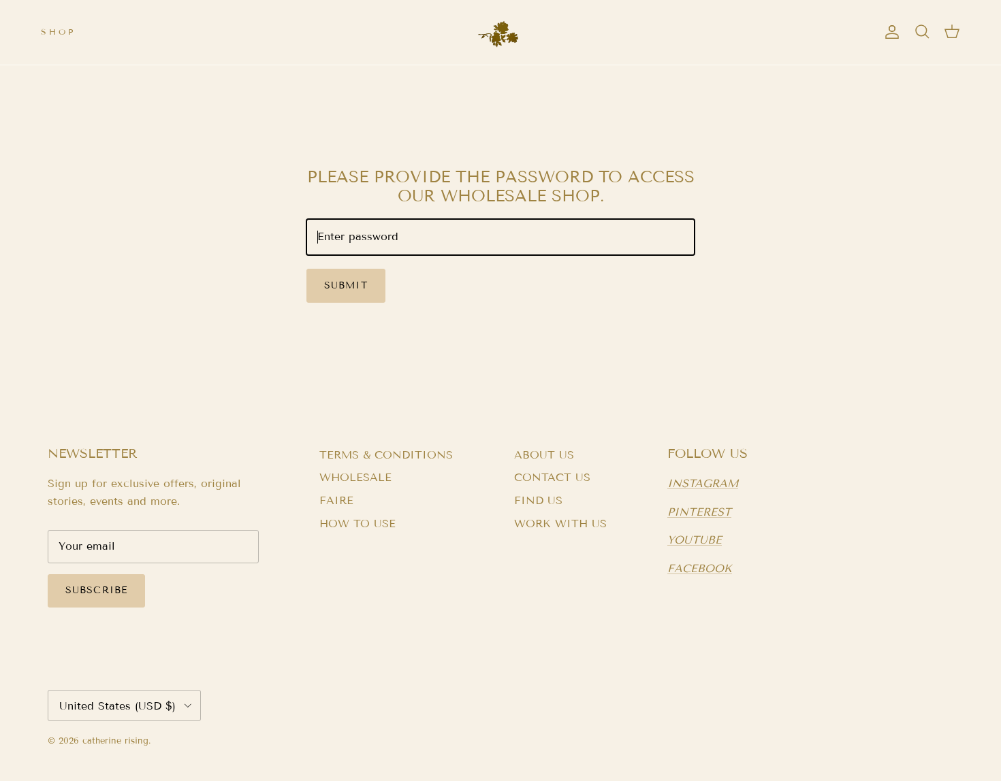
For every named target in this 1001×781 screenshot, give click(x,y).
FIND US (538, 500)
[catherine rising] (500, 32)
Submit (346, 285)
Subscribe (96, 590)
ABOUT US (544, 454)
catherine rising (115, 740)
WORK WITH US (560, 523)
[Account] (889, 32)
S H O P (57, 32)
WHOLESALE (355, 477)
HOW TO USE (357, 523)
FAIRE (336, 500)
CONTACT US (552, 477)
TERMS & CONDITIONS (386, 454)
